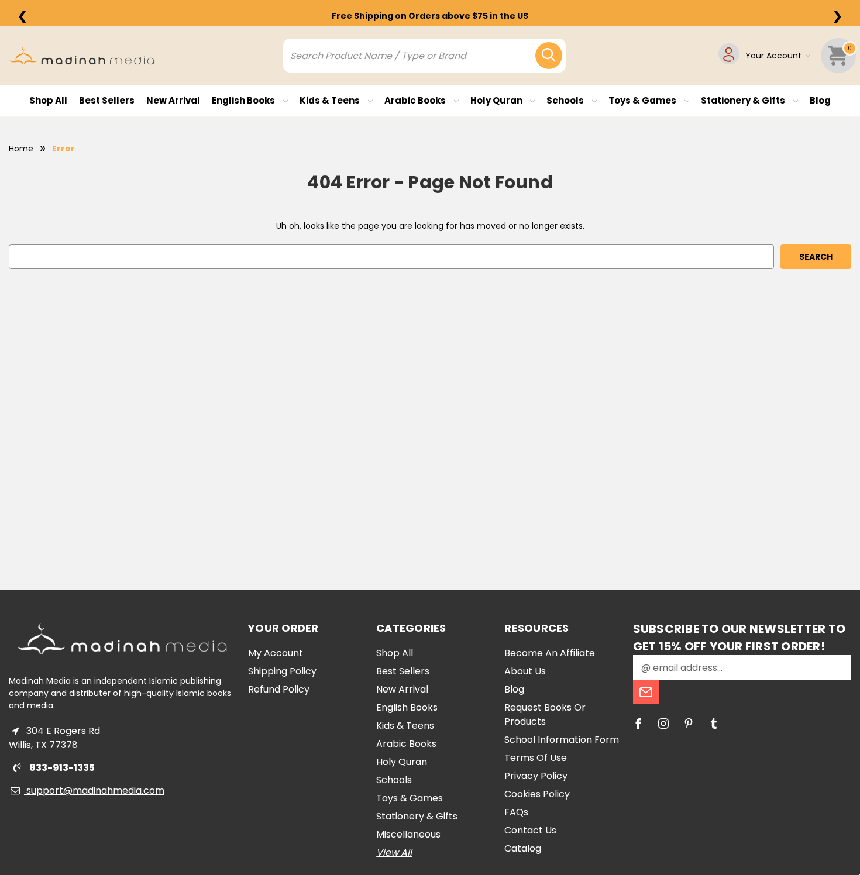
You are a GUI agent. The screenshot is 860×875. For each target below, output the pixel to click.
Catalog (522, 848)
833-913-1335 (61, 767)
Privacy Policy (535, 776)
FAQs (516, 812)
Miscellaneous (408, 834)
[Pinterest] (688, 723)
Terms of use (535, 757)
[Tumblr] (713, 723)
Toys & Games (643, 100)
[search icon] (548, 55)
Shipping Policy (282, 671)
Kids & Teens (331, 100)
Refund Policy (278, 689)
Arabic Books (416, 100)
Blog (820, 100)
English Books (244, 100)
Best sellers (107, 100)
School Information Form (561, 739)
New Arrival (173, 100)
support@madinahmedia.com (94, 790)
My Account (275, 653)
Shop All (48, 100)
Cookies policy (537, 794)
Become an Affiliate (549, 653)
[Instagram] (663, 723)
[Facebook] (638, 723)
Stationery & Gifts (744, 100)
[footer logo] (122, 638)
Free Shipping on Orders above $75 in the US (430, 16)
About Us (525, 671)
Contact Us (530, 830)
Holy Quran (497, 100)
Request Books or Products (545, 714)
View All (394, 852)
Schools (566, 100)
